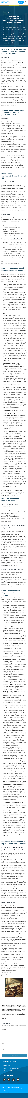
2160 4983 (7, 1066)
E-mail (3, 1049)
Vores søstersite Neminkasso (15, 1093)
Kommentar (4, 1029)
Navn (3, 1043)
